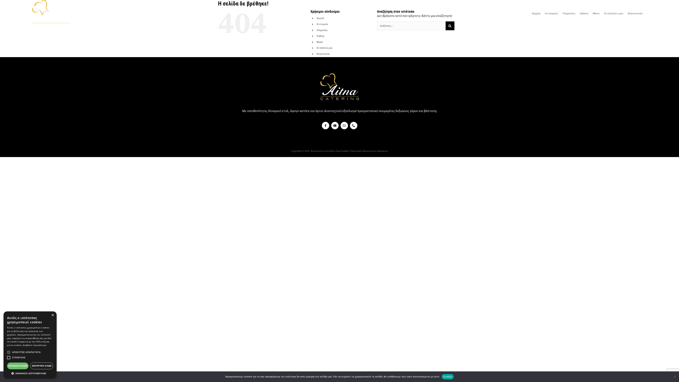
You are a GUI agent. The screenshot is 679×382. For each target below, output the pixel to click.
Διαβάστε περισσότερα (34, 345)
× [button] (52, 315)
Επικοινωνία (323, 54)
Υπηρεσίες (322, 30)
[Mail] (344, 125)
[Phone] (353, 125)
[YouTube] (335, 125)
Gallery (320, 36)
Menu (320, 42)
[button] (8, 352)
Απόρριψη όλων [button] (42, 365)
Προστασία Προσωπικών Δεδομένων (369, 151)
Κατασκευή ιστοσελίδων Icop (326, 151)
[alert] (30, 344)
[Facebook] (325, 125)
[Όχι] (674, 376)
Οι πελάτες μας (324, 48)
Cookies (345, 151)
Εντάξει (447, 376)
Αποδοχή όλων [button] (17, 365)
